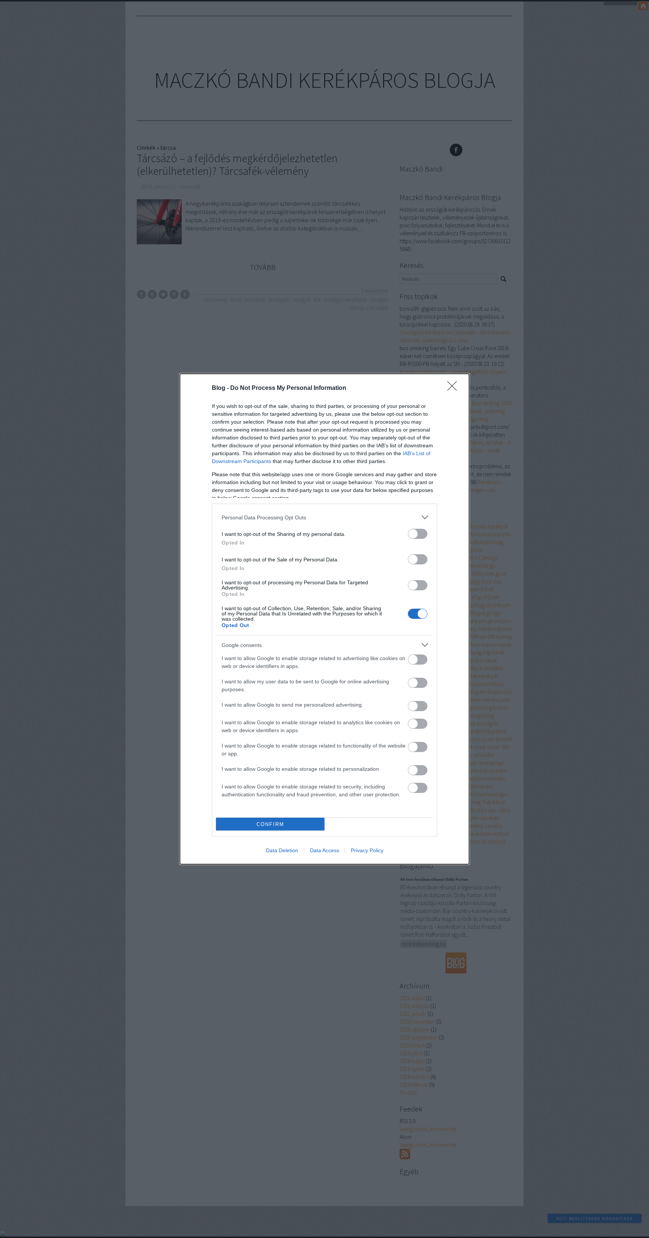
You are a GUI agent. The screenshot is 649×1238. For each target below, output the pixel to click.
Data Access (324, 850)
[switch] (417, 534)
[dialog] (324, 619)
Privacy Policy (367, 850)
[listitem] (324, 517)
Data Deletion (282, 850)
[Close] (454, 388)
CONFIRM (270, 824)
